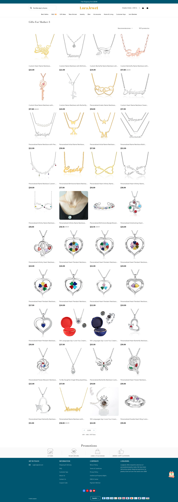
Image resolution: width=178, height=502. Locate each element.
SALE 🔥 (54, 14)
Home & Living (108, 14)
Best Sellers (44, 14)
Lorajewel (34, 498)
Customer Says (121, 14)
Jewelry (82, 14)
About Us (62, 476)
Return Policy (94, 465)
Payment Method (95, 483)
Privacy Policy (94, 472)
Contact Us (62, 479)
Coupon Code (63, 483)
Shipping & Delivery (65, 465)
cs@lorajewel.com (37, 465)
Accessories (97, 14)
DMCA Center (94, 479)
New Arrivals (73, 14)
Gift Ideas (63, 14)
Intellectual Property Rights (98, 476)
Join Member (133, 14)
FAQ (60, 468)
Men (89, 14)
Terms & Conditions (96, 468)
